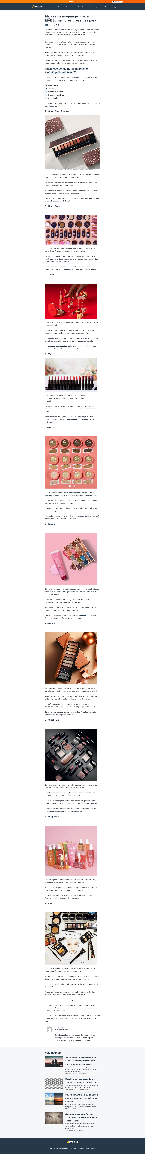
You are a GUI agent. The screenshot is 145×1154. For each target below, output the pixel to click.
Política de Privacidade (77, 1148)
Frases (54, 7)
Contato (55, 1148)
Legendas (77, 7)
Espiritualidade (99, 7)
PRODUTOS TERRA (117, 1)
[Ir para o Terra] (72, 2)
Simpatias (108, 7)
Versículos (69, 7)
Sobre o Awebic (86, 7)
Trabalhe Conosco (90, 1148)
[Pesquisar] (114, 7)
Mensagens (61, 7)
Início (48, 7)
